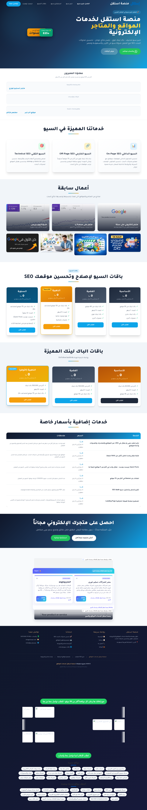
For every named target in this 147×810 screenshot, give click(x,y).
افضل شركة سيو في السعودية (30, 790)
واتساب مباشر (128, 51)
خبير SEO (108, 790)
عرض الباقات (109, 51)
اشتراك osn (51, 778)
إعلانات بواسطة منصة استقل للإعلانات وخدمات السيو (98, 559)
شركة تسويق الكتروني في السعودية (116, 773)
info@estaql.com (31, 640)
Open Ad (81, 598)
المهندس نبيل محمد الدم (94, 773)
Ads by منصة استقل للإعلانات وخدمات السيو (101, 607)
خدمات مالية (99, 769)
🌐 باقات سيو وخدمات (65, 647)
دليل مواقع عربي (62, 790)
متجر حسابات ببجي (25, 778)
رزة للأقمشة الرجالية (106, 778)
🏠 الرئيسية (101, 637)
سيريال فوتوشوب (120, 790)
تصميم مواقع (41, 794)
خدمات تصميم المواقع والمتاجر (77, 799)
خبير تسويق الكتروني (93, 794)
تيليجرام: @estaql (31, 643)
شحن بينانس (63, 778)
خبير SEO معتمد (79, 657)
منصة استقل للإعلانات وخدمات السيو (53, 799)
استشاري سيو (56, 4)
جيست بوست (27, 4)
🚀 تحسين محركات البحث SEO (63, 637)
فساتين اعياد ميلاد (121, 778)
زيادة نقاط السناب (50, 769)
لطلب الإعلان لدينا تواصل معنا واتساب (73, 755)
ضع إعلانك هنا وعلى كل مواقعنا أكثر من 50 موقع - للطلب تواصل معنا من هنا (73, 701)
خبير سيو (69, 4)
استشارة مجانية (60, 538)
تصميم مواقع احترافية (63, 657)
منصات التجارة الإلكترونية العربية (58, 794)
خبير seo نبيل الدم (77, 794)
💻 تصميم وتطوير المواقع (64, 640)
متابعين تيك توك (64, 769)
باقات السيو (41, 4)
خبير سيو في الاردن (27, 794)
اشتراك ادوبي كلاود (90, 778)
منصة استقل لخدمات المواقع (97, 657)
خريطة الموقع (63, 666)
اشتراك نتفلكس (75, 778)
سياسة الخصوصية (82, 666)
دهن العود (80, 773)
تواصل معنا (13, 4)
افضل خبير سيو (83, 4)
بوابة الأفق (122, 794)
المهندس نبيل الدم (109, 794)
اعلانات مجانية (86, 790)
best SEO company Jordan (99, 799)
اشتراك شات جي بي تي (55, 773)
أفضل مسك (69, 773)
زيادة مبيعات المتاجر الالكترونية (32, 769)
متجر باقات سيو (33, 799)
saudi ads (75, 790)
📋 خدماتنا (102, 640)
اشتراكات (76, 769)
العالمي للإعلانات (48, 790)
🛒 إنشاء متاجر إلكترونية (64, 643)
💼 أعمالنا (102, 647)
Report (36, 571)
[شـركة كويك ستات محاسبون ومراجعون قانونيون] (73, 563)
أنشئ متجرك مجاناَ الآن (84, 538)
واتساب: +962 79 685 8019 (29, 636)
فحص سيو (115, 799)
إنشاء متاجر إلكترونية (47, 657)
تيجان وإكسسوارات (26, 773)
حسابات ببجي (39, 778)
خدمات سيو (97, 790)
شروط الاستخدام (72, 666)
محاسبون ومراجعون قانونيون (115, 769)
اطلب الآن (124, 325)
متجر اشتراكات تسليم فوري (99, 582)
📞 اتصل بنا (101, 643)
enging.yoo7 (65, 582)
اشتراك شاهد (87, 769)
